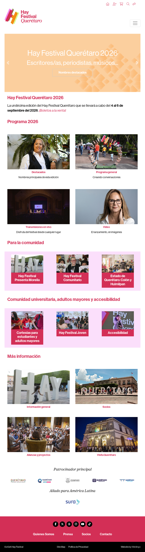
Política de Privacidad (78, 547)
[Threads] (69, 522)
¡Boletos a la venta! (52, 110)
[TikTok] (89, 522)
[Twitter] (62, 522)
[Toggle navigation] (135, 23)
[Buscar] (128, 4)
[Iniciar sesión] (114, 4)
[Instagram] (75, 522)
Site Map (61, 547)
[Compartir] (134, 4)
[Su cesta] (121, 4)
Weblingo (136, 547)
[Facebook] (55, 522)
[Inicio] (107, 4)
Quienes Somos (43, 534)
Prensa (68, 534)
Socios (86, 534)
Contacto (106, 534)
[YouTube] (82, 522)
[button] (8, 63)
